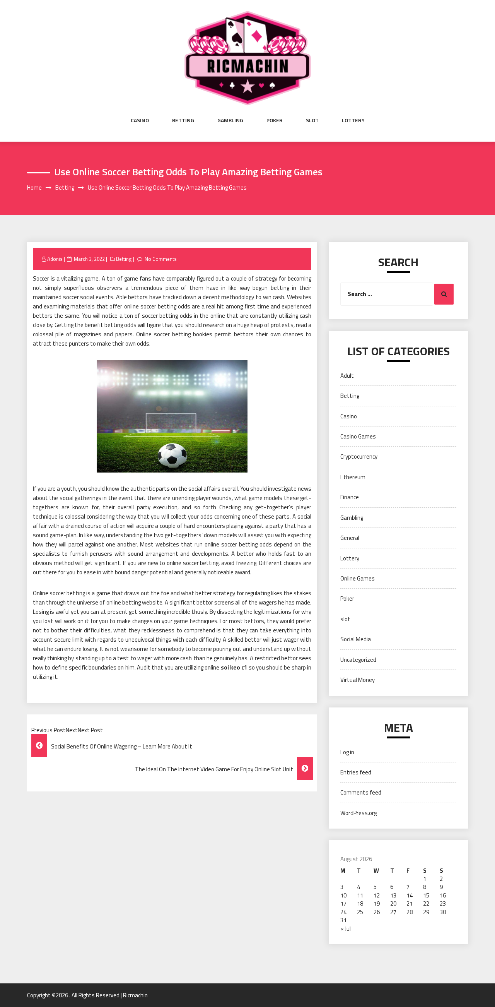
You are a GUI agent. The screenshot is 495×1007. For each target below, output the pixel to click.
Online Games (357, 578)
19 (377, 903)
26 (377, 912)
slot (312, 120)
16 (443, 895)
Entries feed (355, 772)
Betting (183, 120)
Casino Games (358, 436)
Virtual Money (357, 679)
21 (409, 903)
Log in (347, 752)
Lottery (353, 120)
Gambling (230, 120)
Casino (140, 120)
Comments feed (360, 792)
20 (393, 903)
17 (343, 903)
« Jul (345, 928)
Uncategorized (358, 659)
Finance (349, 497)
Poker (274, 120)
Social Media (355, 639)
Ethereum (352, 477)
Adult (347, 375)
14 (409, 895)
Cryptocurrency (358, 456)
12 (377, 895)
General (349, 537)
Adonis (55, 259)
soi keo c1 (234, 667)
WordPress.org (358, 812)
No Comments (161, 259)
